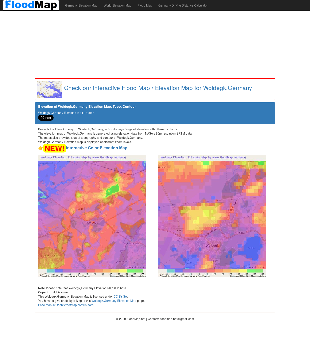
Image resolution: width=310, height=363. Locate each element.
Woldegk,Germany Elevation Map (114, 300)
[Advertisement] (155, 44)
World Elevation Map (117, 5)
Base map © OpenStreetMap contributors (65, 305)
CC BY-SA (120, 296)
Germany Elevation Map (81, 5)
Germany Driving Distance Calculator (183, 5)
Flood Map (145, 5)
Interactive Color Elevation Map (96, 148)
